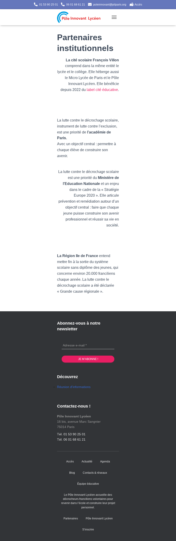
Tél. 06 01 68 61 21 (71, 439)
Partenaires (70, 518)
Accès (138, 4)
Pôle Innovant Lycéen (99, 518)
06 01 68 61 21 (75, 4)
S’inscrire (88, 529)
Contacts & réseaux (95, 472)
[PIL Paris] (80, 17)
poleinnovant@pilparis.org (109, 4)
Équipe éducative (88, 483)
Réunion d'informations (74, 387)
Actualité (87, 461)
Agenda (105, 461)
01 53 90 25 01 (48, 4)
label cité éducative (102, 90)
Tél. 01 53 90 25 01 (71, 434)
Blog (72, 472)
